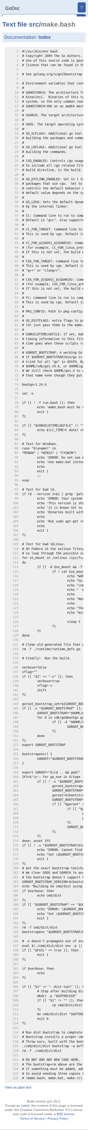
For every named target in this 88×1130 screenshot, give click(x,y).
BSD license (65, 1114)
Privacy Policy (58, 1118)
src (34, 24)
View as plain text (18, 1087)
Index (44, 37)
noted (25, 1105)
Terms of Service (32, 1118)
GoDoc (12, 8)
